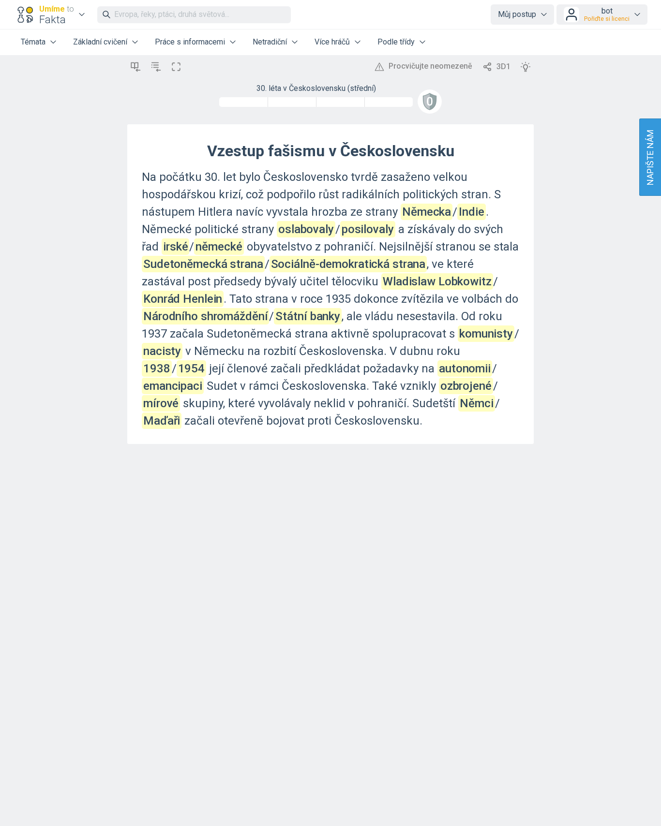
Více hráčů (332, 41)
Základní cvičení (100, 41)
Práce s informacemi (190, 41)
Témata (33, 41)
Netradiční (270, 41)
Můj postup (517, 14)
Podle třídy (396, 41)
